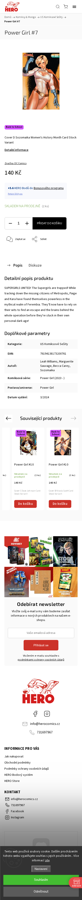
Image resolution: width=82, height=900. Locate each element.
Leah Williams (49, 361)
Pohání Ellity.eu (15, 193)
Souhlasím (41, 880)
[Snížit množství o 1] (10, 223)
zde (47, 860)
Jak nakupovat (13, 756)
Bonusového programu (49, 188)
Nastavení (41, 869)
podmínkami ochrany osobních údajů (41, 660)
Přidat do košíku (49, 223)
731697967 (45, 732)
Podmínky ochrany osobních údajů (26, 769)
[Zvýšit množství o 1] (26, 223)
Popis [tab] (18, 265)
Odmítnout (41, 891)
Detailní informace (16, 150)
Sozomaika (47, 370)
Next (74, 418)
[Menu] (74, 6)
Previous (9, 418)
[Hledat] (57, 6)
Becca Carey (61, 366)
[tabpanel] (28, 469)
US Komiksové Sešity (54, 344)
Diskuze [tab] (35, 265)
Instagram (47, 713)
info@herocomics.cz (45, 723)
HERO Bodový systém (18, 775)
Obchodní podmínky (17, 762)
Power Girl (47, 388)
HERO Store (12, 781)
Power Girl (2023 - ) (52, 378)
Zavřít (68, 250)
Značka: (15, 163)
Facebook (35, 713)
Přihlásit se (41, 645)
